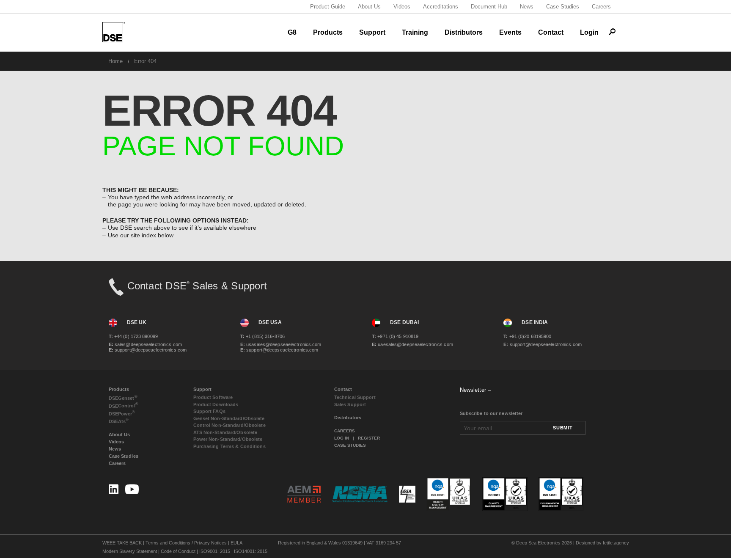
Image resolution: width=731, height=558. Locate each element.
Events (510, 32)
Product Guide (327, 6)
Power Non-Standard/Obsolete (228, 439)
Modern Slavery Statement (129, 551)
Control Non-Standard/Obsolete (229, 425)
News (526, 6)
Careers (601, 6)
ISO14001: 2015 (250, 551)
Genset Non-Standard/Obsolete (229, 418)
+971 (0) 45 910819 (395, 336)
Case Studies (562, 6)
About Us (369, 6)
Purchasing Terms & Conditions (229, 446)
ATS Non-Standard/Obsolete (225, 432)
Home (115, 61)
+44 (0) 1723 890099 (133, 336)
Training (415, 32)
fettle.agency (616, 542)
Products (328, 32)
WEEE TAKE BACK (122, 542)
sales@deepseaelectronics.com (145, 344)
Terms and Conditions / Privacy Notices (186, 542)
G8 (292, 32)
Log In (341, 438)
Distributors (464, 32)
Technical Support (355, 397)
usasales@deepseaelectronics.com (281, 344)
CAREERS (344, 431)
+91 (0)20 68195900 (527, 336)
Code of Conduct (178, 551)
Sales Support (350, 404)
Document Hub (489, 6)
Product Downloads (216, 404)
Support (372, 32)
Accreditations (440, 6)
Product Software (213, 397)
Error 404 (145, 61)
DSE (123, 397)
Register (369, 438)
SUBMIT (562, 427)
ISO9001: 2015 (214, 551)
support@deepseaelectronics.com (148, 349)
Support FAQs (209, 411)
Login (589, 32)
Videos (401, 6)
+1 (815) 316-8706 (262, 336)
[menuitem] (115, 61)
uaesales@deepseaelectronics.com (412, 344)
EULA (236, 542)
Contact (550, 32)
